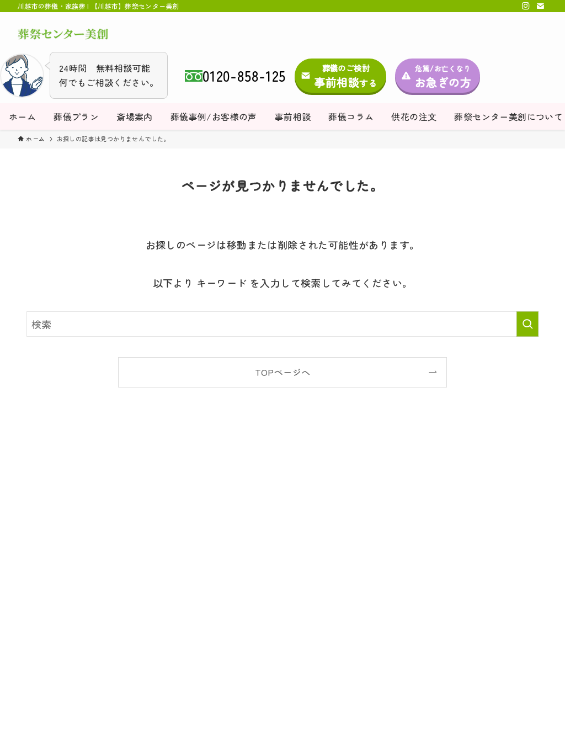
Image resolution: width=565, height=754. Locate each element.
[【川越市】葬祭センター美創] (63, 34)
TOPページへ (283, 372)
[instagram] (526, 6)
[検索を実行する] (527, 324)
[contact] (540, 6)
